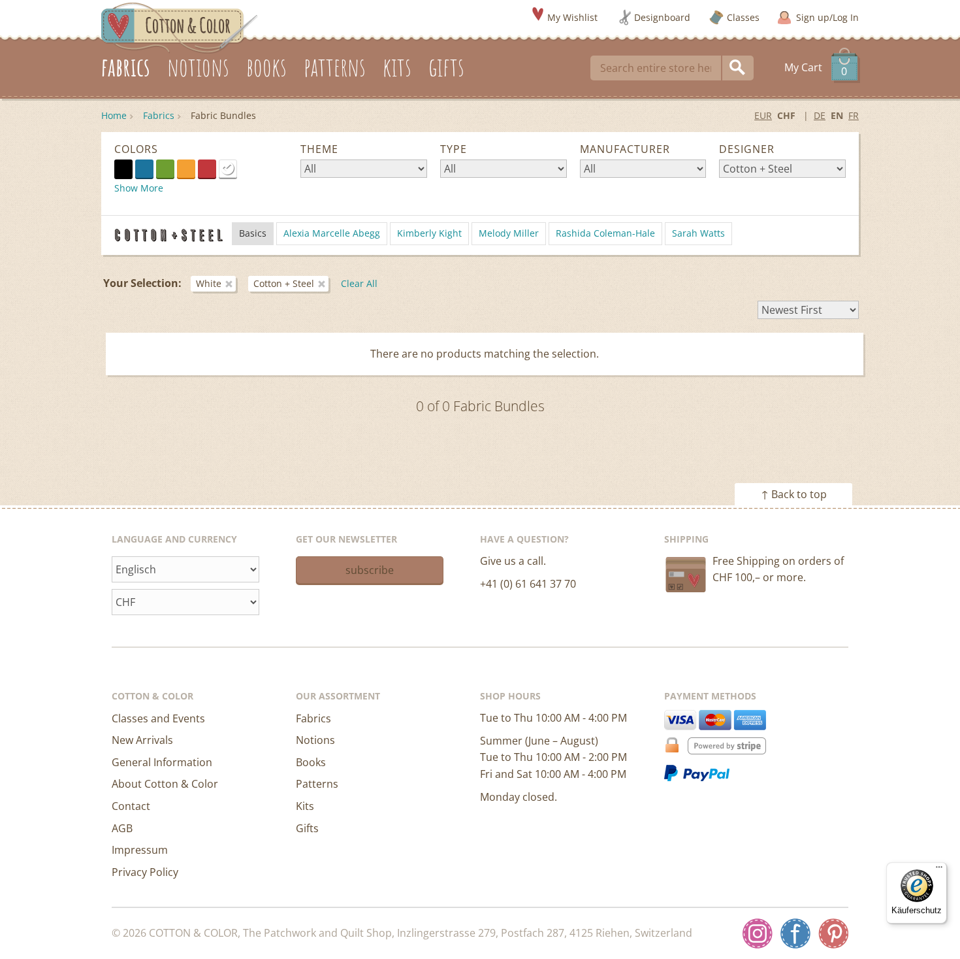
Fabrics (158, 115)
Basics (252, 233)
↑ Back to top (794, 494)
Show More (138, 188)
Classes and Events (158, 718)
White (236, 168)
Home (114, 115)
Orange (186, 169)
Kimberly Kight (429, 233)
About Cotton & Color (165, 784)
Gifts (307, 828)
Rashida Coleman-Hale (605, 233)
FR (853, 115)
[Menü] (939, 870)
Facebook (795, 933)
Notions (315, 740)
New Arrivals (142, 740)
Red (207, 169)
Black (123, 169)
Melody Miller (509, 233)
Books (311, 762)
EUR (763, 115)
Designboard (662, 17)
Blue (144, 169)
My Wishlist (572, 17)
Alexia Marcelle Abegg (331, 233)
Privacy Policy (145, 872)
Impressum (140, 850)
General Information (162, 762)
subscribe (369, 570)
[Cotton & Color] (179, 27)
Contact (131, 806)
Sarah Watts (698, 233)
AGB (122, 828)
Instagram (758, 933)
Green (165, 169)
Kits (305, 806)
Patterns (317, 784)
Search (738, 68)
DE (819, 115)
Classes (743, 17)
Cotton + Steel (283, 283)
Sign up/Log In (827, 17)
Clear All (359, 283)
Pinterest (833, 933)
